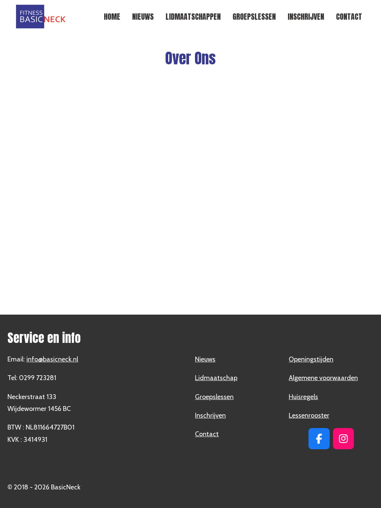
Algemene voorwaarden (323, 378)
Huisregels (303, 397)
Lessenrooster (309, 415)
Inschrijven (210, 415)
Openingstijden (311, 359)
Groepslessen (214, 397)
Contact (207, 434)
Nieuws (205, 359)
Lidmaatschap (216, 378)
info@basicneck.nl (52, 359)
